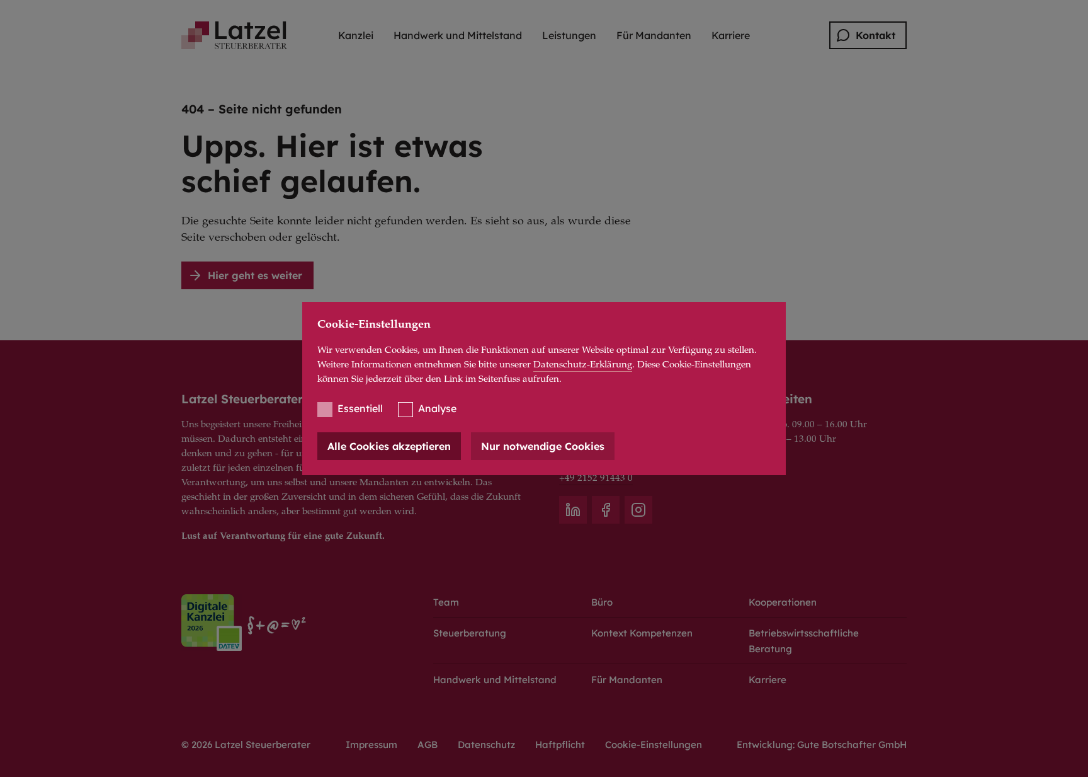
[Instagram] (638, 510)
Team (446, 602)
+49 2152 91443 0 (596, 478)
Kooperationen (783, 602)
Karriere (730, 35)
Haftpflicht (560, 745)
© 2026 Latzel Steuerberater (245, 745)
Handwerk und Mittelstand (458, 35)
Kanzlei (355, 35)
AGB (427, 745)
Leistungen (569, 35)
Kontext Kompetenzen (642, 633)
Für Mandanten (653, 35)
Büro (602, 602)
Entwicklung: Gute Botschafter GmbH (822, 745)
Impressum (371, 745)
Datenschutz (486, 745)
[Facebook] (606, 510)
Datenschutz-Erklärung (582, 365)
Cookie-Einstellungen (653, 745)
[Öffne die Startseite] (234, 35)
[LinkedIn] (573, 510)
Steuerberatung (469, 633)
